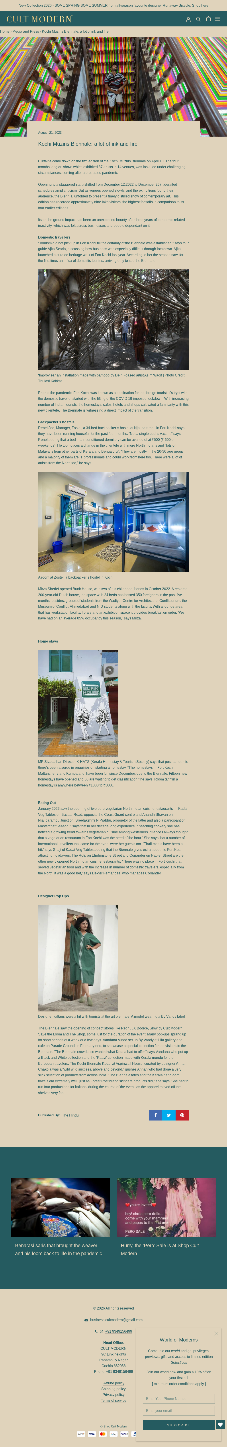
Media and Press (25, 31)
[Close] (216, 1334)
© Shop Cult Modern (113, 1426)
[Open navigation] (217, 19)
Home (5, 31)
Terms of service (113, 1400)
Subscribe (178, 1425)
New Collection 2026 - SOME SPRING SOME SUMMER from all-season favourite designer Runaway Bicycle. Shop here (113, 5)
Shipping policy (113, 1389)
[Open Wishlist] (220, 1424)
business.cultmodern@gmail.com (116, 1320)
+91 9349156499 (118, 1331)
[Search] (198, 18)
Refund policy (113, 1383)
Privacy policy (114, 1395)
